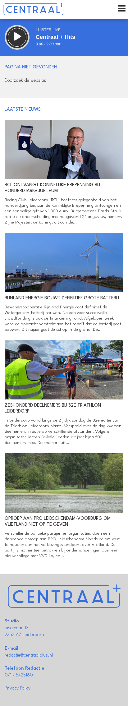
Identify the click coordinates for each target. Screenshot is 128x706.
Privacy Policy (17, 688)
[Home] (33, 9)
